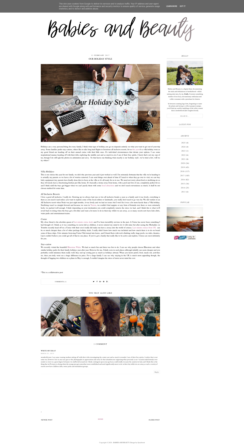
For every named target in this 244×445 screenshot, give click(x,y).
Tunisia (93, 205)
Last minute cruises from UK (144, 227)
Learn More (171, 6)
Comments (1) (61, 282)
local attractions (108, 185)
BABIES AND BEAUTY (121, 442)
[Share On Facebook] (97, 281)
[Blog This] (107, 281)
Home (100, 419)
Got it (183, 6)
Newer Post (46, 420)
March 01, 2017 (47, 353)
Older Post (154, 420)
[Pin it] (103, 281)
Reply (157, 372)
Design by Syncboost (137, 442)
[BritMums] (185, 237)
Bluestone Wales (74, 247)
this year (135, 149)
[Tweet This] (94, 281)
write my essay (48, 351)
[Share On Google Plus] (100, 281)
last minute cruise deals (83, 222)
